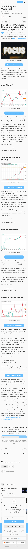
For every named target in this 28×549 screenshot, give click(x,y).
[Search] (25, 484)
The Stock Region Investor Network (9, 489)
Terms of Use (17, 531)
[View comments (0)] (6, 21)
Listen (24, 17)
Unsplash (20, 60)
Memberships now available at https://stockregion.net (11, 418)
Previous (6, 453)
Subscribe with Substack (15, 526)
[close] (24, 499)
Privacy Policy (15, 534)
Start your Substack (10, 542)
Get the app (21, 542)
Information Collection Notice (17, 532)
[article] (14, 492)
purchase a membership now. (19, 39)
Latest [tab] (6, 484)
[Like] (2, 21)
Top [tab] (3, 484)
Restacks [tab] (11, 466)
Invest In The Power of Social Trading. (10, 492)
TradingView (17, 108)
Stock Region (8, 16)
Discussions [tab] (12, 484)
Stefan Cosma (13, 60)
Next (23, 453)
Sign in (25, 2)
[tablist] (7, 466)
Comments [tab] (4, 466)
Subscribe (19, 2)
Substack (7, 546)
